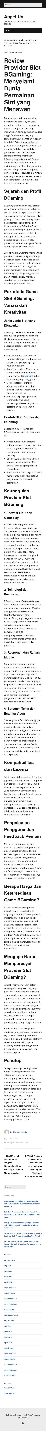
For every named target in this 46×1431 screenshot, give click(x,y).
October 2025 (9, 1310)
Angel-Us (13, 16)
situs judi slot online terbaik (18, 1143)
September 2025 (11, 1315)
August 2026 (9, 1260)
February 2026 (10, 1288)
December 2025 (10, 1298)
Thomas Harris (20, 1132)
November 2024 (10, 1370)
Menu (10, 30)
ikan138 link (9, 1393)
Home (6, 40)
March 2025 (8, 1348)
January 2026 (9, 1293)
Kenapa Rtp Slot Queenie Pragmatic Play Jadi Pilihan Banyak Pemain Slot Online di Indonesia (21, 1225)
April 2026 (8, 1282)
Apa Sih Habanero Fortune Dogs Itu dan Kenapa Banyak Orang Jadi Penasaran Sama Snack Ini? (22, 1244)
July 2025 (7, 1326)
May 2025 (8, 1337)
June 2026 (8, 1271)
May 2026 (8, 1277)
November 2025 (10, 1304)
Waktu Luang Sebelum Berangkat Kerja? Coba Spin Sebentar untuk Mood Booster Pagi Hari (22, 1204)
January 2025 (9, 1359)
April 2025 (8, 1342)
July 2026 (7, 1265)
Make (15, 1415)
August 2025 (9, 1320)
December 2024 (10, 1365)
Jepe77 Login (28, 376)
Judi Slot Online (13, 1138)
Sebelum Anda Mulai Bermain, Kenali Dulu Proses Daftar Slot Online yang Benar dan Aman (22, 1214)
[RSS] (23, 1423)
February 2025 (10, 1354)
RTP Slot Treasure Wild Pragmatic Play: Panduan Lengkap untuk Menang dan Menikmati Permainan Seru (33, 1166)
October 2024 (9, 1375)
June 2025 (8, 1332)
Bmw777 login (10, 1388)
